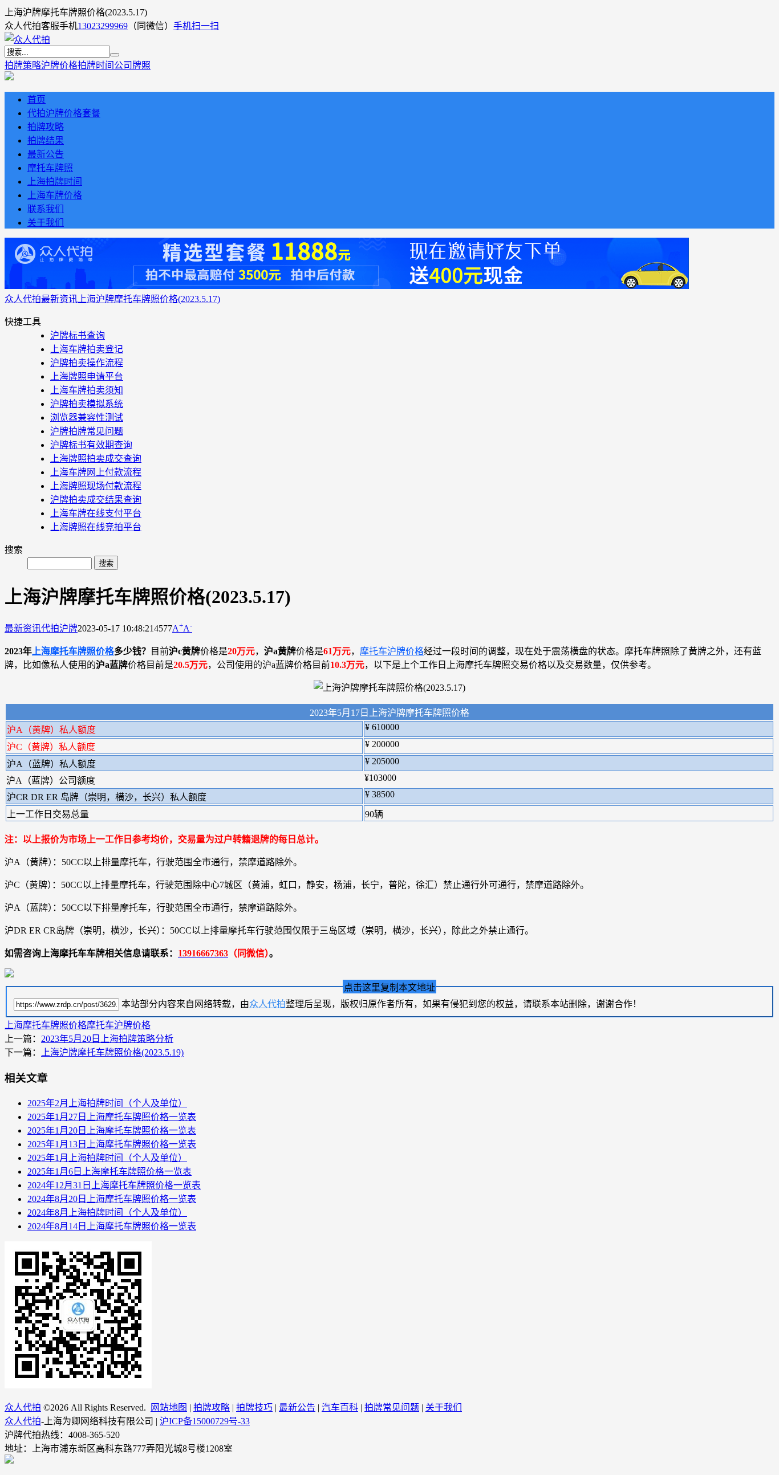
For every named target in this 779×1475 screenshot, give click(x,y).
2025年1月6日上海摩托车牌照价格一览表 (109, 1171)
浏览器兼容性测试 (86, 417)
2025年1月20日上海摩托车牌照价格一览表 (111, 1130)
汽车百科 (340, 1407)
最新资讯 (59, 299)
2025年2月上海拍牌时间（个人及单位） (107, 1103)
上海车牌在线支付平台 (95, 513)
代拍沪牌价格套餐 (63, 113)
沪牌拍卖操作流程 (86, 363)
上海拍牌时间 (54, 181)
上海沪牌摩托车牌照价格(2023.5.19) (112, 1052)
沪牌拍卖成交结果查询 (95, 499)
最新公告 (45, 154)
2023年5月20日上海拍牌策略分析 (107, 1039)
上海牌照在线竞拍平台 (95, 527)
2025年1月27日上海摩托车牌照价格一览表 (111, 1117)
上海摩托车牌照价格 (73, 651)
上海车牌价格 (54, 195)
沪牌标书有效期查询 (91, 445)
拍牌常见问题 (391, 1407)
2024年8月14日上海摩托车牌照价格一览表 (111, 1226)
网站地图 (169, 1407)
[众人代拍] (27, 39)
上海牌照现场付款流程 (95, 486)
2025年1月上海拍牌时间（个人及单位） (107, 1158)
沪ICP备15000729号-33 (205, 1421)
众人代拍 (23, 299)
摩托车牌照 (50, 168)
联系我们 (45, 209)
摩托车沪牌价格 (392, 651)
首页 (36, 99)
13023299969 (103, 26)
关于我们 (45, 222)
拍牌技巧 (254, 1407)
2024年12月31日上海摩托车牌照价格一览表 (114, 1185)
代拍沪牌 (59, 628)
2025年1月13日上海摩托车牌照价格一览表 (111, 1144)
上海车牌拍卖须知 (86, 390)
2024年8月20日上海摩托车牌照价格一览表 (111, 1199)
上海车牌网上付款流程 (95, 472)
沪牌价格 (59, 65)
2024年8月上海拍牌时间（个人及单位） (107, 1212)
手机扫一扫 (196, 26)
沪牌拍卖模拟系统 (86, 404)
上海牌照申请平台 (86, 376)
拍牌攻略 (45, 127)
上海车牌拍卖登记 (86, 349)
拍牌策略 (23, 65)
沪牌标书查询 (77, 335)
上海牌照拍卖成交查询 (95, 458)
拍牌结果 (45, 140)
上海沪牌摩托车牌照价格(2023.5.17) (149, 299)
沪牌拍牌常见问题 (86, 431)
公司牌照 (132, 65)
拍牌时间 (96, 65)
